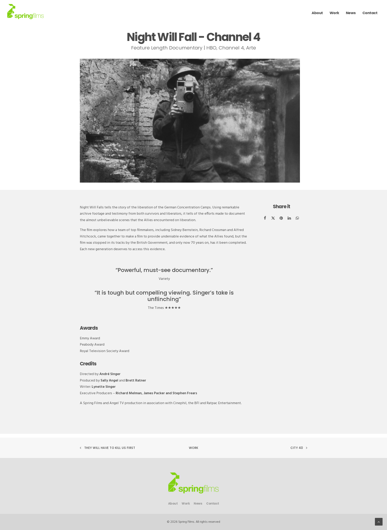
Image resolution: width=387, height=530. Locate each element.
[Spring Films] (25, 11)
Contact (212, 503)
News (198, 503)
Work (193, 448)
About (173, 503)
